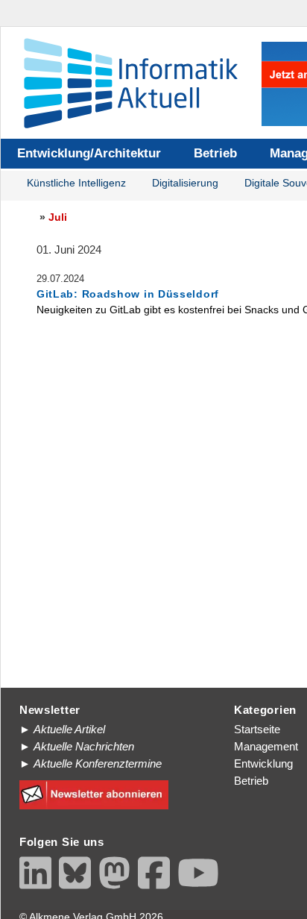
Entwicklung (263, 763)
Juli (57, 217)
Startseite (257, 729)
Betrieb (215, 153)
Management (266, 746)
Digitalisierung (185, 183)
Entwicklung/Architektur (89, 153)
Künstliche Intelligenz (76, 183)
